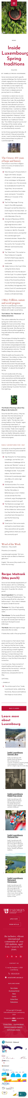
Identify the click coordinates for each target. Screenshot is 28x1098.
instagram (12, 956)
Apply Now (14, 919)
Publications (14, 1002)
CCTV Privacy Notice (13, 1030)
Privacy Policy (7, 1024)
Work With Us (14, 924)
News (14, 994)
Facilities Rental (18, 1024)
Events (14, 996)
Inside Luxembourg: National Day (15, 836)
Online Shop (14, 999)
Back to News (14, 708)
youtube (20, 956)
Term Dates (14, 988)
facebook (7, 956)
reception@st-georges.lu (15, 977)
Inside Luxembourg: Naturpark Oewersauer (15, 880)
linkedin (16, 956)
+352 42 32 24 (15, 973)
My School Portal (14, 991)
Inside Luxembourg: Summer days (15, 753)
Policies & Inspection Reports (13, 1027)
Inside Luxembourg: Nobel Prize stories (15, 795)
